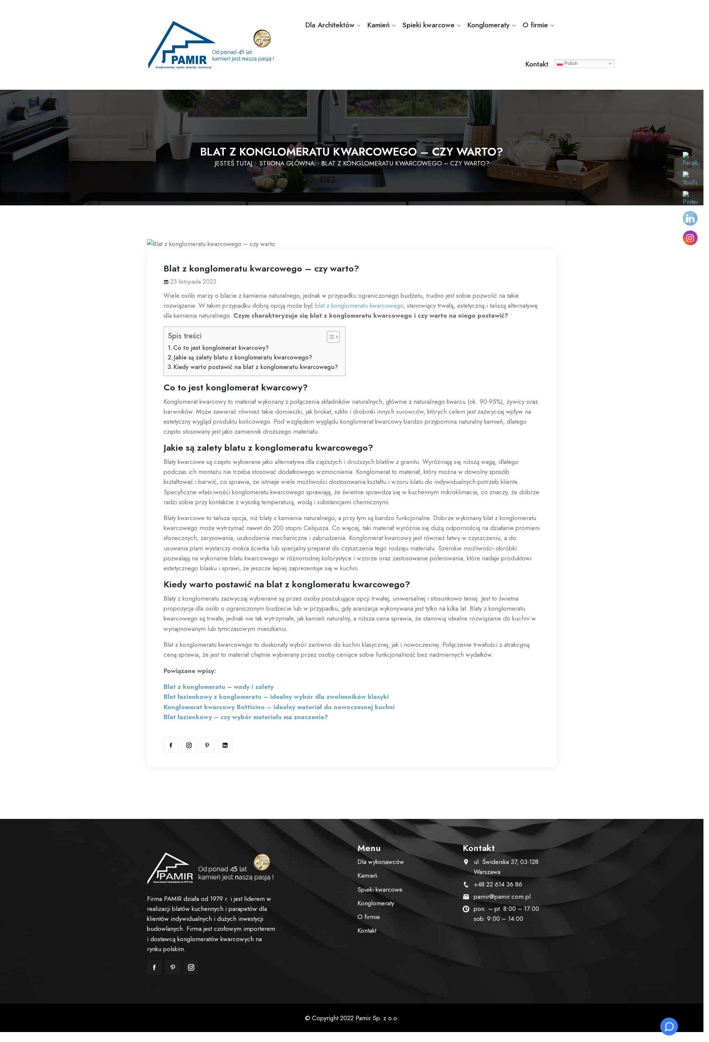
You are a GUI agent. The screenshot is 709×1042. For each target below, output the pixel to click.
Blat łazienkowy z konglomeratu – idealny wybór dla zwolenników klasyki (276, 696)
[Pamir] (211, 45)
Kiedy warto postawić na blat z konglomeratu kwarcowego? (256, 367)
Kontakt (536, 64)
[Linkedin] (225, 745)
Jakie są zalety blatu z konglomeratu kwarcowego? (243, 357)
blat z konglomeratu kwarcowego (359, 305)
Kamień (378, 25)
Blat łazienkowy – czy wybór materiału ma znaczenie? (247, 717)
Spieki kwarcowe (429, 25)
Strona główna (286, 163)
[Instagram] (189, 745)
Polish (570, 63)
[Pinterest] (207, 745)
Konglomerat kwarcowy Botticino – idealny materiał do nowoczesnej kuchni (279, 707)
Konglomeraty (488, 25)
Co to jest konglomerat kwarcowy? (221, 348)
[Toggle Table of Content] (329, 337)
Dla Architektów (329, 25)
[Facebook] (171, 745)
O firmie (535, 25)
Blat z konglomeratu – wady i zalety (219, 686)
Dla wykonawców (380, 861)
